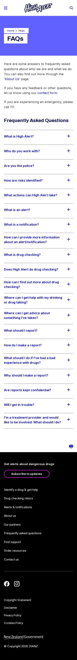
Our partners (12, 524)
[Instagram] (17, 584)
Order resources (15, 550)
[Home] (38, 8)
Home (10, 30)
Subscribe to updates (26, 473)
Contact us (11, 559)
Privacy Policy (12, 615)
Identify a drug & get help (21, 490)
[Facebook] (6, 584)
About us (10, 516)
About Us (12, 79)
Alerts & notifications (18, 507)
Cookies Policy (13, 623)
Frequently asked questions (22, 533)
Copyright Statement (17, 600)
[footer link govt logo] (38, 637)
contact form (47, 93)
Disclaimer (10, 607)
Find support (12, 542)
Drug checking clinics (18, 498)
